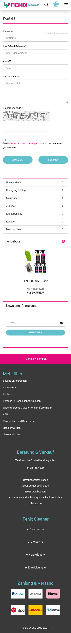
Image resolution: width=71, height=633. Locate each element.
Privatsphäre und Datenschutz (19, 421)
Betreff (7, 61)
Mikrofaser (12, 198)
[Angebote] (63, 241)
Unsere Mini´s (13, 182)
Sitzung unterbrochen (15, 380)
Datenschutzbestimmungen (22, 143)
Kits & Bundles (14, 213)
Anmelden (35, 332)
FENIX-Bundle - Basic (35, 281)
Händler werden (12, 427)
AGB (5, 414)
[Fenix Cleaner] (19, 5)
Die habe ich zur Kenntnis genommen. (33, 145)
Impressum (9, 387)
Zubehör (10, 205)
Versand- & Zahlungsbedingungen (22, 400)
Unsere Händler (11, 434)
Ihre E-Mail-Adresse (14, 46)
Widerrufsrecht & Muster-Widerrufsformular (27, 407)
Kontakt (7, 394)
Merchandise (13, 229)
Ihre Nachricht (11, 76)
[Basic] (35, 262)
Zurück (17, 159)
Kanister (10, 221)
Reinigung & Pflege (16, 190)
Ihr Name (8, 31)
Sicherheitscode (12, 107)
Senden (53, 159)
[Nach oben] (60, 627)
